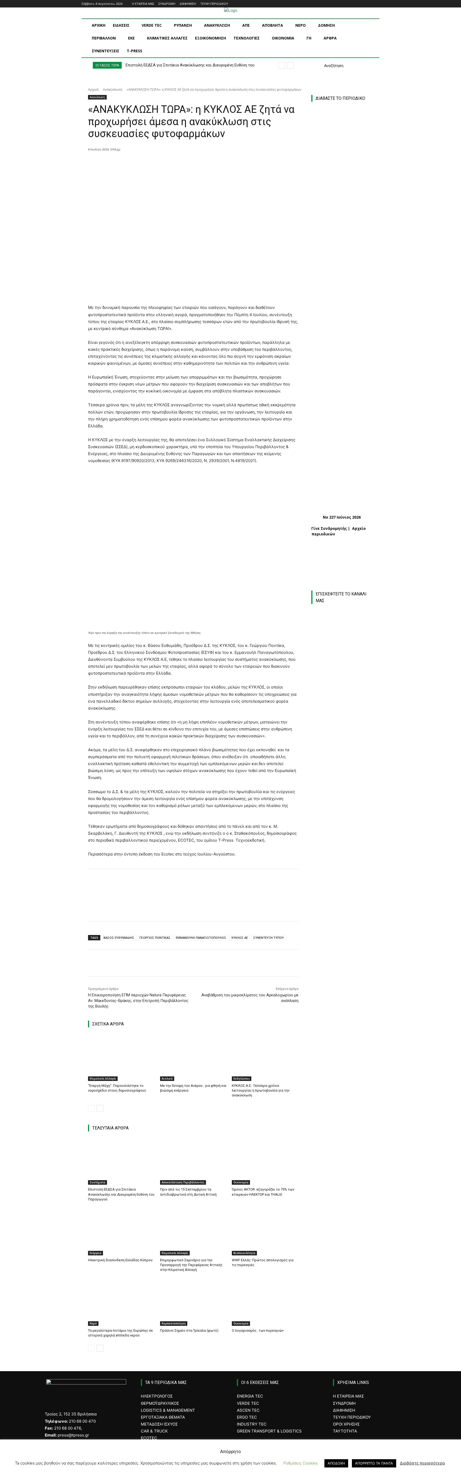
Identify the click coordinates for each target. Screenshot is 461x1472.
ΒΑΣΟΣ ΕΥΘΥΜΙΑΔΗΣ (119, 938)
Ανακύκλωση (112, 89)
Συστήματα (97, 1182)
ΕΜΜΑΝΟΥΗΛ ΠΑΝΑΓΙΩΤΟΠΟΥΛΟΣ (201, 938)
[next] (290, 65)
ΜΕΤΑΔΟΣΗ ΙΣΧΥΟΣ (159, 1424)
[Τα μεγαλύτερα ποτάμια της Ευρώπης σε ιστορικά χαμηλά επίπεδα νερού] (121, 1302)
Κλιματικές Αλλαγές (103, 1078)
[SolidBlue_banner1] (342, 1137)
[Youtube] (376, 4)
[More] (186, 163)
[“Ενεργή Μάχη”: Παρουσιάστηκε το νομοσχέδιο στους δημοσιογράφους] (121, 1057)
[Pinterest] (162, 163)
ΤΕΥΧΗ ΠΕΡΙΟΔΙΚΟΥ (352, 1417)
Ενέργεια (95, 1253)
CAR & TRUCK (154, 1431)
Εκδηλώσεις (241, 1078)
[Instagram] (362, 4)
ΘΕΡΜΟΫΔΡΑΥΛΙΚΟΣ (160, 1403)
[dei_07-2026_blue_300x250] (342, 1030)
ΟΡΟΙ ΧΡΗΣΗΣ (346, 1424)
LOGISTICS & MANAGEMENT (168, 1410)
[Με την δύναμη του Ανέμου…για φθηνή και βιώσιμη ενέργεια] (193, 1057)
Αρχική (93, 89)
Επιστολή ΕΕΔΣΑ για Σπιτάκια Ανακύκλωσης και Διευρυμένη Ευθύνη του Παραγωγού (121, 1194)
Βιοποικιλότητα (244, 1253)
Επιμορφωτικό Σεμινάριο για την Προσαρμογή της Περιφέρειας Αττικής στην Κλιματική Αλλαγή (191, 1265)
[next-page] (100, 1108)
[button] (327, 65)
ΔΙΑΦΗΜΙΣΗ (344, 1410)
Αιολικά (167, 1078)
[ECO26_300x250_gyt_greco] (345, 1315)
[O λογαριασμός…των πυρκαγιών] (265, 1302)
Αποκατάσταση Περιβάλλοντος (183, 1182)
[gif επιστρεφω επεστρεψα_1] (345, 1201)
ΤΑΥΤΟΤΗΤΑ (345, 1431)
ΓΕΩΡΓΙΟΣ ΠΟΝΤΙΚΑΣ (155, 938)
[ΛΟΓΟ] (342, 1092)
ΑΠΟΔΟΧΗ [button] (336, 1463)
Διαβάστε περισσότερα (422, 1463)
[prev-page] (91, 1108)
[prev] (282, 65)
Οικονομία (240, 1182)
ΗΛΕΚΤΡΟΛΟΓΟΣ (157, 1396)
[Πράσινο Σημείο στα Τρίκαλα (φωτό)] (193, 1302)
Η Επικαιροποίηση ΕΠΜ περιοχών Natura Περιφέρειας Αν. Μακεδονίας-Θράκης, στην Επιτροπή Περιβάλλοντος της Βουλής (138, 1001)
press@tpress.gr (73, 1435)
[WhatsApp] (174, 163)
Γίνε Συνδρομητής (329, 528)
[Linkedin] (369, 4)
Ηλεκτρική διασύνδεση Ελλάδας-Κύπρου (120, 1260)
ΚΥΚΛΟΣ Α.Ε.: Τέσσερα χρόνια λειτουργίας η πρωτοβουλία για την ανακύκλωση (260, 1090)
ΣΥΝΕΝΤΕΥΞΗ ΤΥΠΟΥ (268, 938)
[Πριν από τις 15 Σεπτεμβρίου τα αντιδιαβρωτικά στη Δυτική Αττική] (193, 1161)
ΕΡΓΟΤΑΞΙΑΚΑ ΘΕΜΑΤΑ (163, 1417)
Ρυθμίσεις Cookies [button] (300, 1463)
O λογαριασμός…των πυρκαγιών (258, 1330)
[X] (149, 163)
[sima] (345, 1258)
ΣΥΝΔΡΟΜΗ (344, 1403)
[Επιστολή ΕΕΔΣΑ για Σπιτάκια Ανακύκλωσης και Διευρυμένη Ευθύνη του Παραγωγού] (121, 1161)
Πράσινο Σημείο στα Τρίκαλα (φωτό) (189, 1330)
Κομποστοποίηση (174, 1323)
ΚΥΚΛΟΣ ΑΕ (240, 938)
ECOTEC (149, 1438)
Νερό (93, 1323)
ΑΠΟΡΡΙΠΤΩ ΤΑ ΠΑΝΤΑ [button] (374, 1463)
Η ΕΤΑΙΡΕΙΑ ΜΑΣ (348, 1396)
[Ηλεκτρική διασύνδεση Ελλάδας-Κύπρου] (121, 1232)
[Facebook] (354, 4)
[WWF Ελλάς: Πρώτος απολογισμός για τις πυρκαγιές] (265, 1232)
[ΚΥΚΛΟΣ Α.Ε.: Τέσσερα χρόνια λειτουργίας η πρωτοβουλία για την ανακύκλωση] (265, 1057)
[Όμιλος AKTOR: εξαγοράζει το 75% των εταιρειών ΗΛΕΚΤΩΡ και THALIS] (265, 1161)
